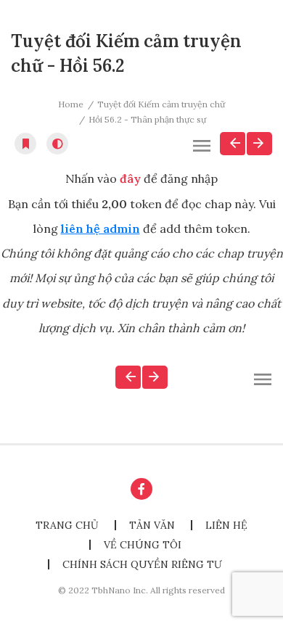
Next (259, 143)
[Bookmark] (25, 144)
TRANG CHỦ (67, 525)
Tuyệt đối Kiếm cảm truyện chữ (161, 104)
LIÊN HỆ (226, 525)
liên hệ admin (100, 228)
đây (130, 178)
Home (70, 104)
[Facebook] (141, 489)
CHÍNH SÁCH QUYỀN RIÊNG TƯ (142, 564)
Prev (232, 143)
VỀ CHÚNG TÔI (142, 544)
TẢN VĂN (152, 525)
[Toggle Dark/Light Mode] (57, 144)
